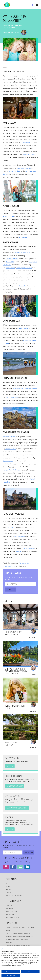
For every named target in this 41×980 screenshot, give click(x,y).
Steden (8, 889)
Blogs (8, 883)
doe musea (27, 142)
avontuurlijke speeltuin (22, 253)
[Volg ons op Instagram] (6, 867)
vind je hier (22, 286)
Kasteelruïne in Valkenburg (12, 470)
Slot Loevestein (8, 461)
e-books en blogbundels (14, 786)
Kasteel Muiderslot (9, 437)
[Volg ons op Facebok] (13, 867)
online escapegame (27, 548)
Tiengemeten (10, 268)
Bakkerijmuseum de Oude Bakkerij (25, 388)
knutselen (10, 527)
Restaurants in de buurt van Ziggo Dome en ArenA (20, 928)
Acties (8, 886)
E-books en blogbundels (14, 895)
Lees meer (9, 766)
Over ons (9, 905)
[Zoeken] (32, 5)
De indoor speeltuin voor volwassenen (18, 933)
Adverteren (9, 908)
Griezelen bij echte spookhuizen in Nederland (17, 941)
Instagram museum (30, 154)
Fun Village (23, 237)
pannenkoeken (19, 536)
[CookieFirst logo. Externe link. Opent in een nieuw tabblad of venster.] (2, 949)
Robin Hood (10, 262)
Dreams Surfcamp (11, 397)
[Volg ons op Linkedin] (27, 867)
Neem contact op (11, 911)
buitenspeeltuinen (12, 259)
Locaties (8, 892)
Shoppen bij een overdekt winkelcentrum (19, 936)
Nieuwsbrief (10, 914)
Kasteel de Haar (10, 449)
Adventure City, (24, 563)
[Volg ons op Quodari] (20, 867)
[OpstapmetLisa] (7, 4)
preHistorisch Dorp (9, 566)
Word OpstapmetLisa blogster (16, 808)
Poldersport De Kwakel (24, 268)
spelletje (18, 551)
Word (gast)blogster (12, 917)
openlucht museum (24, 168)
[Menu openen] (37, 5)
